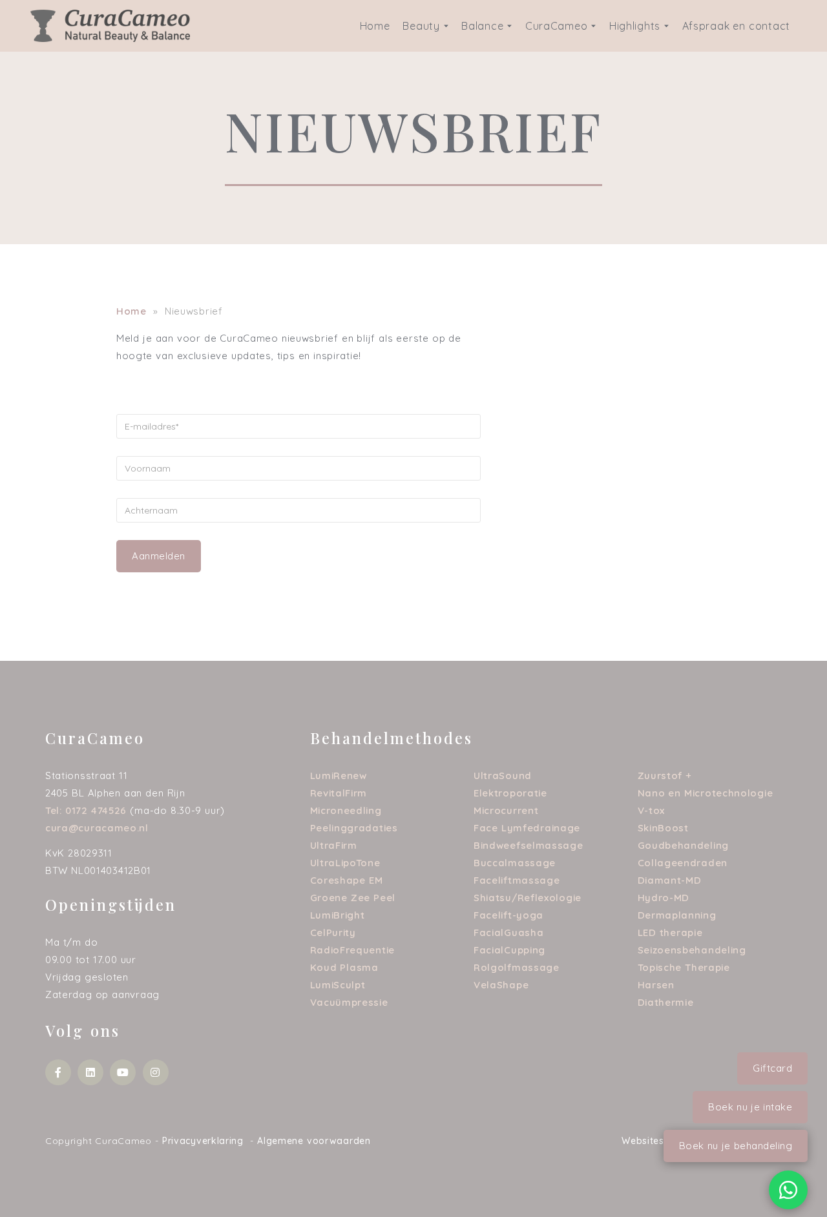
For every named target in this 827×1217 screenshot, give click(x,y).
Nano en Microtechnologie (705, 793)
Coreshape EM (346, 880)
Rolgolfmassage (517, 967)
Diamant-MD (670, 880)
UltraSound (503, 775)
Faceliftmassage (517, 880)
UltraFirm (333, 845)
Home (375, 25)
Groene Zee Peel (353, 897)
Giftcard (772, 1068)
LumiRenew (338, 775)
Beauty (421, 25)
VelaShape (501, 985)
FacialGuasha (508, 932)
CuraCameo (556, 25)
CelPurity (333, 932)
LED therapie (670, 932)
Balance (482, 25)
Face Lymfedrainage (527, 828)
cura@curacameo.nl (97, 828)
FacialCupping (509, 950)
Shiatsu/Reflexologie (527, 897)
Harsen (656, 985)
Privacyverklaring (203, 1141)
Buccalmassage (515, 863)
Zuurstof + (665, 775)
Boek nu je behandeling (736, 1145)
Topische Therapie (684, 967)
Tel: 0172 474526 (86, 810)
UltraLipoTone (345, 863)
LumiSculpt (338, 985)
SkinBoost (663, 828)
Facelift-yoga (508, 915)
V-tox (651, 810)
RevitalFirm (339, 793)
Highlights (634, 25)
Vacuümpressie (349, 1002)
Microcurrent (506, 810)
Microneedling (346, 810)
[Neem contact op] (788, 1189)
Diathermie (666, 1002)
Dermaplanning (677, 915)
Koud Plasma (344, 967)
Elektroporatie (510, 793)
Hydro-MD (664, 897)
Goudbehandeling (683, 845)
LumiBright (337, 915)
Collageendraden (683, 863)
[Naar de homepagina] (110, 25)
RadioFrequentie (352, 950)
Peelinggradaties (354, 828)
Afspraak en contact (736, 25)
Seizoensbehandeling (692, 950)
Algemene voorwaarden (314, 1141)
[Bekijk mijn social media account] (58, 1072)
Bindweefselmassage (528, 845)
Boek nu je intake (750, 1107)
